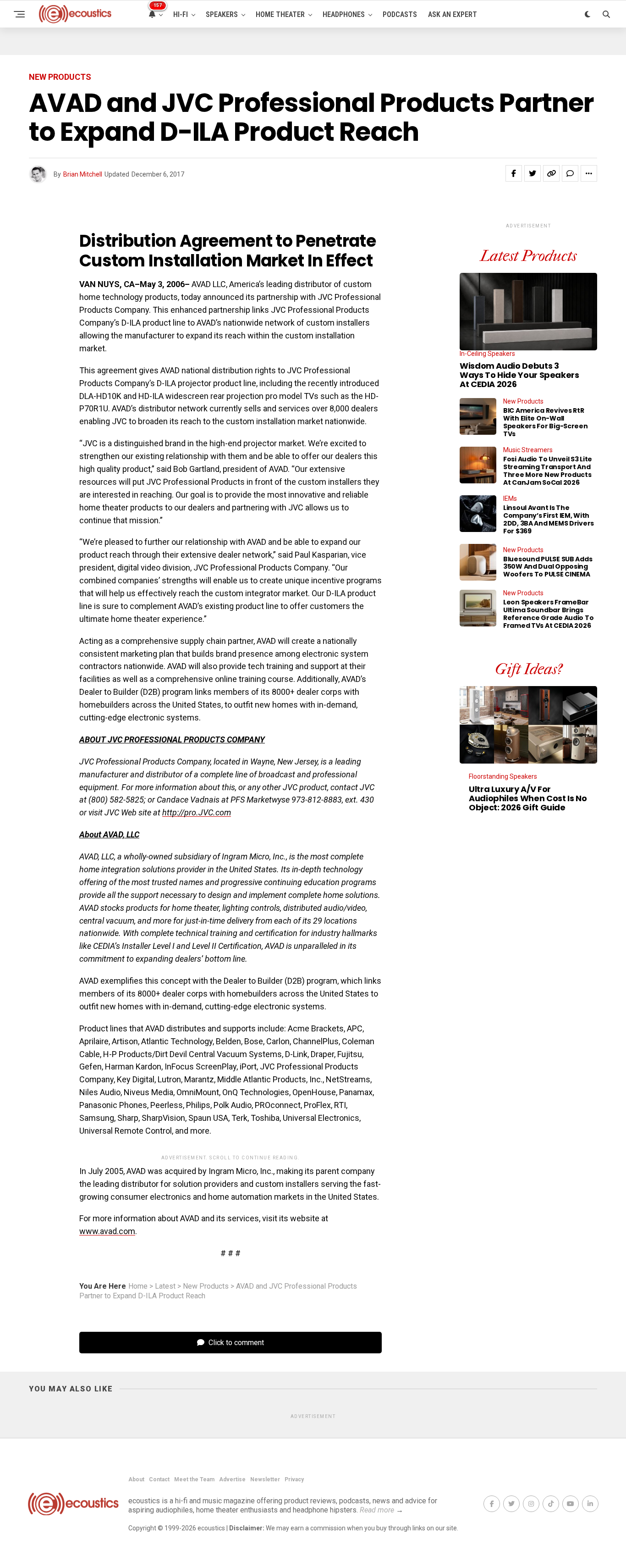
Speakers (222, 14)
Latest (165, 1286)
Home (138, 1286)
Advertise (232, 1479)
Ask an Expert (452, 14)
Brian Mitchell (82, 174)
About (136, 1479)
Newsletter (265, 1479)
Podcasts (400, 14)
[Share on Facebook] (513, 173)
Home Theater (280, 14)
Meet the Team (194, 1479)
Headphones (344, 14)
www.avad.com (107, 1231)
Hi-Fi (180, 14)
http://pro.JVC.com (196, 812)
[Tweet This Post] (532, 173)
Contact (159, 1479)
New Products (206, 1286)
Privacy (294, 1479)
